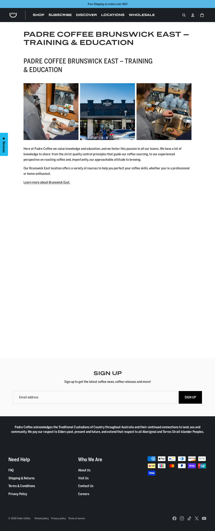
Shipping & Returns (21, 478)
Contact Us (85, 486)
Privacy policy (58, 518)
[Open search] (184, 15)
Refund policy (42, 518)
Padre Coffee (23, 518)
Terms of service (76, 518)
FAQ (11, 470)
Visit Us (83, 478)
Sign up (190, 397)
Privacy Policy (17, 493)
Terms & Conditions (21, 486)
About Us (84, 470)
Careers (83, 493)
